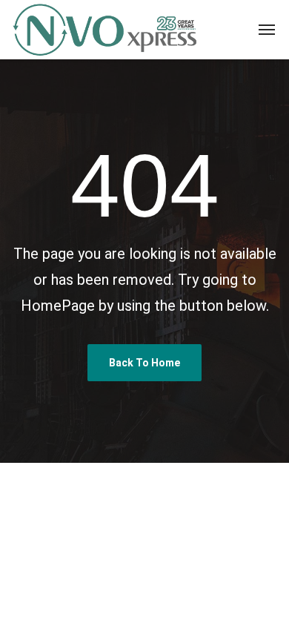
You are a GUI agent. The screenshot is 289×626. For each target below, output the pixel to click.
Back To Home (144, 363)
